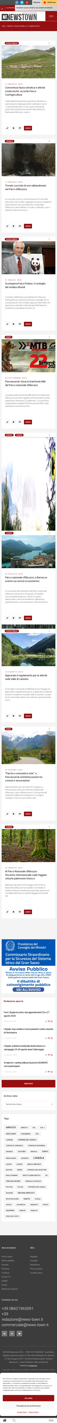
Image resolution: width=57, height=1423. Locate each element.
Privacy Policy (33, 1412)
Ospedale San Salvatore (36, 1170)
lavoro (19, 1165)
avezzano (11, 1134)
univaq (22, 1211)
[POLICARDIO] (28, 966)
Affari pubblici (12, 43)
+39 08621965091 (18, 1309)
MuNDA (19, 1170)
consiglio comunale (14, 1146)
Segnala (33, 1257)
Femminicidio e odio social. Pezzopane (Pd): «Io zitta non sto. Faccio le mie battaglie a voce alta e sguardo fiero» (27, 1066)
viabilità (34, 1211)
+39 (5, 1314)
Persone (5, 1269)
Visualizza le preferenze (28, 1406)
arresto (24, 1128)
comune (9, 1140)
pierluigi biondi (13, 1182)
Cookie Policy (22, 1412)
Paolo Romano (12, 1176)
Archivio (28, 1084)
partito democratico (31, 1176)
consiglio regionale (36, 1146)
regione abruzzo (26, 1193)
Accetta (28, 1398)
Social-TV (6, 1277)
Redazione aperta (10, 1289)
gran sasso (11, 1159)
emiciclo (34, 1152)
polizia (20, 1188)
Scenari (19, 435)
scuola (38, 1199)
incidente (24, 1159)
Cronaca (9, 141)
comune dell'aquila (27, 1140)
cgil (37, 1135)
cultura (22, 1152)
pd (46, 1176)
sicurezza (21, 1205)
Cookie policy (36, 1273)
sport (45, 1205)
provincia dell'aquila (36, 1188)
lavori (8, 1165)
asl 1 (42, 1128)
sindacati (34, 1205)
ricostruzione (12, 1200)
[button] (49, 43)
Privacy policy (36, 1269)
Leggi (28, 128)
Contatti (33, 1261)
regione (9, 1194)
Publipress (33, 1366)
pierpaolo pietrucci (33, 1182)
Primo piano (7, 1257)
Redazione (35, 1265)
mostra (9, 1170)
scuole (9, 1205)
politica (9, 1188)
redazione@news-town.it (22, 1320)
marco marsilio (34, 1165)
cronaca (9, 1152)
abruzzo (11, 1128)
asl (34, 1128)
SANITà (27, 1199)
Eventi (8, 337)
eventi (45, 1152)
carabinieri (25, 1135)
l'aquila (38, 1158)
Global (4, 1281)
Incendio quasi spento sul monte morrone (34, 8)
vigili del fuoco (12, 1217)
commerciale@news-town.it (25, 1325)
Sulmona (10, 1211)
